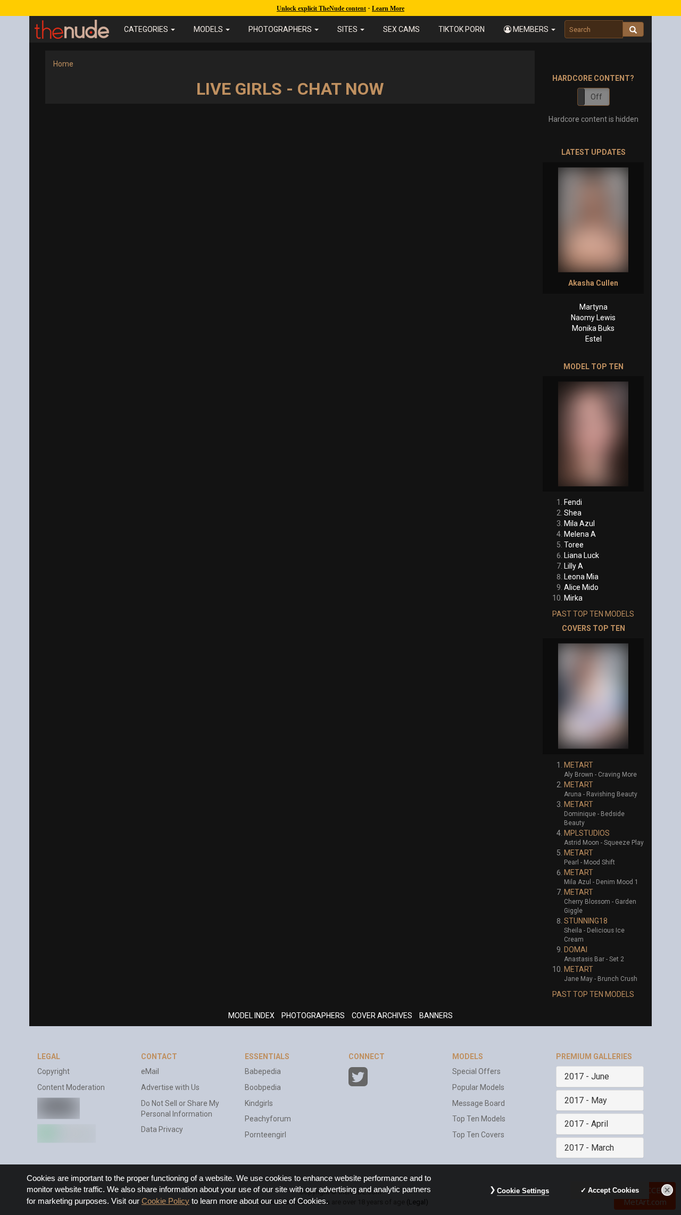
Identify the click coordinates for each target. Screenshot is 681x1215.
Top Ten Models (478, 1118)
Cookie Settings (523, 1191)
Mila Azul (579, 523)
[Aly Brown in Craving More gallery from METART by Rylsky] (593, 696)
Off (596, 97)
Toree (574, 544)
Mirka (573, 598)
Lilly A (573, 566)
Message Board (478, 1103)
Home (63, 64)
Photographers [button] (280, 29)
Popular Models (478, 1087)
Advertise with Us (170, 1087)
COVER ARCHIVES (382, 1015)
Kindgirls (259, 1103)
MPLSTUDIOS (587, 833)
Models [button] (209, 29)
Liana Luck (581, 555)
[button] (529, 29)
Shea (573, 513)
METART (578, 765)
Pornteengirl (265, 1134)
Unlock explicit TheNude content (321, 8)
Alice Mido (581, 587)
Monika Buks (593, 328)
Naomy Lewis (593, 317)
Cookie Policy (165, 1201)
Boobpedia (263, 1087)
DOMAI (575, 949)
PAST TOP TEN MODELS (593, 614)
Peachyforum (268, 1118)
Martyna (593, 307)
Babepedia (263, 1071)
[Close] (667, 1190)
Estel (593, 339)
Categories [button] (147, 29)
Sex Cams (401, 29)
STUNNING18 (586, 921)
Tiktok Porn (461, 29)
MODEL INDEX (251, 1015)
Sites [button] (348, 29)
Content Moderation (71, 1087)
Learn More (388, 8)
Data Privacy (162, 1129)
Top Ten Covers (478, 1134)
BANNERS (436, 1015)
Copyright (53, 1071)
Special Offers (476, 1071)
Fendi (573, 502)
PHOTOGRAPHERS (313, 1015)
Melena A (580, 534)
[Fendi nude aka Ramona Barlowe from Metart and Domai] (593, 433)
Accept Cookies (613, 1190)
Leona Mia (581, 576)
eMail (150, 1071)
